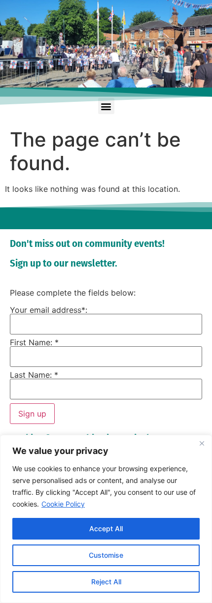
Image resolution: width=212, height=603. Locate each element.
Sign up (32, 414)
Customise (106, 555)
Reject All (106, 581)
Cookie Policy (63, 504)
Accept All (106, 528)
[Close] (202, 443)
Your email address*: (48, 310)
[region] (106, 519)
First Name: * (34, 342)
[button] (106, 106)
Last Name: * (34, 375)
